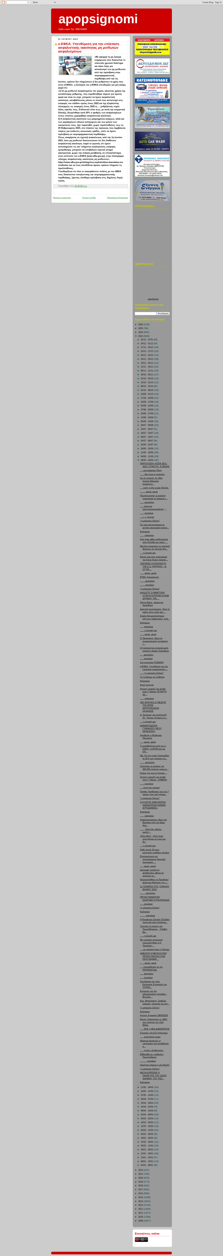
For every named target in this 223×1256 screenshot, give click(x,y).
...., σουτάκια (146, 659)
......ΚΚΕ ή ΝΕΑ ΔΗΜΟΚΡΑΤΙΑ (154, 1029)
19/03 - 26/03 (147, 1122)
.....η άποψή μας (148, 553)
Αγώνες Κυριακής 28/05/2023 (154, 1015)
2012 (140, 1209)
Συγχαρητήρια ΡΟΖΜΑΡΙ (152, 662)
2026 (140, 324)
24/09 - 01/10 (147, 394)
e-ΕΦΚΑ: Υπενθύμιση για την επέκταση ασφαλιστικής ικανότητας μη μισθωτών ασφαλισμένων (88, 47)
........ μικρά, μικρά (149, 492)
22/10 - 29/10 (147, 378)
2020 (140, 1178)
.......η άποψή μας (148, 630)
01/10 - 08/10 (147, 390)
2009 (140, 1221)
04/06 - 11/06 (147, 456)
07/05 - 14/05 (147, 1095)
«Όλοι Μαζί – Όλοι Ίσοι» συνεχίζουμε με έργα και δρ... (153, 839)
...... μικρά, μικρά (148, 573)
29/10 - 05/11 (147, 375)
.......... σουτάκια (148, 1061)
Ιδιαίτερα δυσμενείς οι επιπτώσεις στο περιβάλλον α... (154, 1044)
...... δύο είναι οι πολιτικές (152, 474)
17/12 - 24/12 (147, 347)
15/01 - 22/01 (147, 1157)
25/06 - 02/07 (147, 445)
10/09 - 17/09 (147, 402)
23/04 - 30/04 (147, 1103)
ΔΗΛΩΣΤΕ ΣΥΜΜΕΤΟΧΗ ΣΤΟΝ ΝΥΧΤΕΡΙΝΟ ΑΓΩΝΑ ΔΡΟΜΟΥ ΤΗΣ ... (154, 596)
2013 (140, 1205)
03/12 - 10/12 (147, 355)
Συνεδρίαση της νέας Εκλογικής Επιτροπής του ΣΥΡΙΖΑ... (153, 984)
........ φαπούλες (147, 893)
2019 (140, 1182)
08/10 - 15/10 (147, 386)
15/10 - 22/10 (147, 382)
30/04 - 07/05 (147, 1099)
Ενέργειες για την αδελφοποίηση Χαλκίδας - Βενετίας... (153, 994)
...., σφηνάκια (146, 627)
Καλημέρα (145, 532)
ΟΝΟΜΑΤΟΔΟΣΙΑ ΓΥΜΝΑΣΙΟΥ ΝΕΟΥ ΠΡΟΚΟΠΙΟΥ (151, 729)
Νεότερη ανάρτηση (62, 198)
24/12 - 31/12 (147, 343)
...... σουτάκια (146, 513)
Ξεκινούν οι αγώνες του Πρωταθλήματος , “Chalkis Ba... (153, 929)
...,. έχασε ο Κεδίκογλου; (152, 1050)
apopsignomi (98, 19)
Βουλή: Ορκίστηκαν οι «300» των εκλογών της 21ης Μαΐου (153, 1022)
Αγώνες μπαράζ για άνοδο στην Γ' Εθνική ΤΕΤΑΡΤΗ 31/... (153, 692)
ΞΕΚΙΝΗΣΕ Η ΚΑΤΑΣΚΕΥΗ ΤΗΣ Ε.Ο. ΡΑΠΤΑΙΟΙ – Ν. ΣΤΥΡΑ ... (153, 566)
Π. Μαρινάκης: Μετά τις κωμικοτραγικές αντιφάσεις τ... (154, 641)
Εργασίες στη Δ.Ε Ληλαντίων (154, 1033)
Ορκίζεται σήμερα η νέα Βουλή (154, 1065)
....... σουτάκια (147, 585)
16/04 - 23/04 (147, 1107)
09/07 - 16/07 (147, 437)
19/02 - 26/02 (147, 1138)
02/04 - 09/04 (147, 1114)
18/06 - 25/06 (147, 448)
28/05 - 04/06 (147, 460)
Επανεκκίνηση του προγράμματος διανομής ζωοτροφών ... (153, 859)
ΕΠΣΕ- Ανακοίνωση (149, 577)
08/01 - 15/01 (147, 1161)
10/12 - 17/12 (147, 351)
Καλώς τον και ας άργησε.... (153, 773)
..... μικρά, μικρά (148, 742)
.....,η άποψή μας (148, 936)
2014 (140, 1201)
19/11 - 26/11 (147, 363)
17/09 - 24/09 (147, 398)
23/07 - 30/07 (147, 429)
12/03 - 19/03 (147, 1126)
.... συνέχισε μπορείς (150, 788)
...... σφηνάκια (147, 535)
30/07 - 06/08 (147, 425)
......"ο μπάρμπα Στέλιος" (152, 673)
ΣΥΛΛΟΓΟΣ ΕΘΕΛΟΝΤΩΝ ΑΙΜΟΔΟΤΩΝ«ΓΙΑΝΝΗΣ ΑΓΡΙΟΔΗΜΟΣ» (153, 805)
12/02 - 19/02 (147, 1142)
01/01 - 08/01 (147, 1165)
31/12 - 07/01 (147, 339)
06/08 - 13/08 (147, 421)
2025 (140, 328)
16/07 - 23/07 (147, 433)
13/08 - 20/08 (147, 417)
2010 (140, 1217)
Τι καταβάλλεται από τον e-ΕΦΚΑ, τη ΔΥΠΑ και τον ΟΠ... (153, 749)
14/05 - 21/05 (147, 1091)
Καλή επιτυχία (147, 685)
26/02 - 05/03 (147, 1134)
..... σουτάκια (146, 904)
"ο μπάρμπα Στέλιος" (150, 521)
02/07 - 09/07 (147, 441)
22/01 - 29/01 (147, 1153)
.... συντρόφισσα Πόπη (151, 470)
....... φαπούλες (147, 581)
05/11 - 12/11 (147, 371)
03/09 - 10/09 (147, 406)
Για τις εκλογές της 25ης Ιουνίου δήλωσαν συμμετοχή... (151, 481)
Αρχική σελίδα (89, 198)
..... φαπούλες (146, 655)
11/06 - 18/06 (147, 452)
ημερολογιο (153, 299)
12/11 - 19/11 (147, 367)
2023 (140, 336)
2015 (140, 1197)
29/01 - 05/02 (147, 1150)
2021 (140, 1174)
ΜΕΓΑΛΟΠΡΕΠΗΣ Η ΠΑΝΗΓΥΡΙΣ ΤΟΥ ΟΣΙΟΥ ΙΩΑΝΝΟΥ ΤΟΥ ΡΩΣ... (153, 1076)
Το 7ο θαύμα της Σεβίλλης (152, 677)
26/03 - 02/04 (147, 1118)
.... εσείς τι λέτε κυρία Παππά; (154, 488)
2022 (140, 1170)
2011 (140, 1213)
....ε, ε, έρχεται (147, 517)
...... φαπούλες (147, 502)
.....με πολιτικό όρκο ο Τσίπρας (154, 949)
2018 (140, 1186)
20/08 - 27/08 (147, 413)
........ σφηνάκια (147, 916)
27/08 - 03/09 (147, 410)
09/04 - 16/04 (147, 1111)
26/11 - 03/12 (147, 359)
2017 (140, 1189)
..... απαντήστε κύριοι (150, 1037)
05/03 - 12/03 (147, 1130)
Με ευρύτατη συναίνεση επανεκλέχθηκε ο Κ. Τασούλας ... (151, 943)
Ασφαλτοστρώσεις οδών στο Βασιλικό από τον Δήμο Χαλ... (153, 823)
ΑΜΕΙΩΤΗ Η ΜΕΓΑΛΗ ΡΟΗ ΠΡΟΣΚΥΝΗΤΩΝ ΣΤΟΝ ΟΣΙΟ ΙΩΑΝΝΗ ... (153, 956)
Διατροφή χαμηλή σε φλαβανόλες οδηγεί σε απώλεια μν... (152, 873)
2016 (140, 1193)
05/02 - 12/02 (147, 1146)
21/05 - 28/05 (147, 1087)
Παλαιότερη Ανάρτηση (117, 198)
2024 (140, 332)
